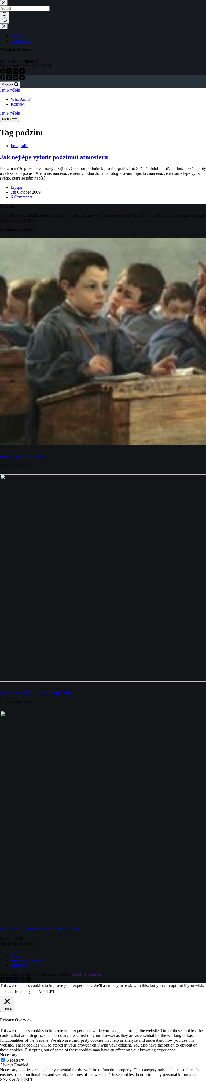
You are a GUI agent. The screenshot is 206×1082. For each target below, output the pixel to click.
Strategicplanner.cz (27, 960)
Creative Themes (86, 974)
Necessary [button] (8, 1054)
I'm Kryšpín (10, 90)
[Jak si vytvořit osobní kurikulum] (103, 444)
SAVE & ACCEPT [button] (16, 1079)
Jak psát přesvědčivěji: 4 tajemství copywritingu (36, 692)
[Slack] (28, 980)
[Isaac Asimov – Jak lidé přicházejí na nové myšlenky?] (103, 916)
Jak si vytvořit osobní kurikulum (24, 456)
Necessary (15, 1060)
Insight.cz (19, 965)
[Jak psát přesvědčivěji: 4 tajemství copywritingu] (103, 680)
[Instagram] (16, 79)
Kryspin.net (21, 955)
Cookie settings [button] (18, 991)
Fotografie (19, 145)
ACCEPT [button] (46, 991)
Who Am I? (21, 99)
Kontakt (17, 104)
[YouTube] (22, 79)
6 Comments (21, 197)
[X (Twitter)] (9, 79)
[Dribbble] (22, 980)
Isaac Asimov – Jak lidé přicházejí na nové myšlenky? (41, 929)
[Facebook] (3, 79)
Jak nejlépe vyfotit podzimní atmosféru (54, 157)
